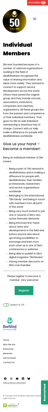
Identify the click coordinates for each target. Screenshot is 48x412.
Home (6, 340)
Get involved (9, 358)
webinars (33, 249)
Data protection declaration (14, 382)
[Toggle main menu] (34, 19)
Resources (8, 349)
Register (24, 290)
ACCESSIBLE (34, 2)
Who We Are (9, 344)
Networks (7, 353)
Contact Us (9, 362)
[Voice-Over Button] (44, 392)
